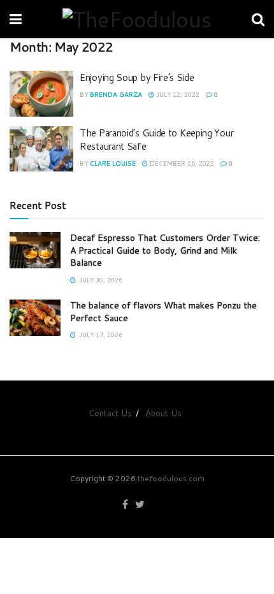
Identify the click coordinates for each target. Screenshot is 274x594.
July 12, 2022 (176, 94)
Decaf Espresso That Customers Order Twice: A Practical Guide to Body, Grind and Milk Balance (165, 250)
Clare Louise (113, 163)
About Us (163, 413)
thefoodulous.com (171, 478)
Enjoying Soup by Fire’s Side (137, 77)
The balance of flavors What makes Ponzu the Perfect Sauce (163, 311)
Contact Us (110, 413)
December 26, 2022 (181, 163)
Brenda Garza (116, 94)
